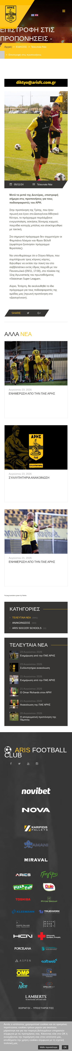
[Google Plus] (38, 313)
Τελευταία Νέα (38, 46)
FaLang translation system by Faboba (15, 595)
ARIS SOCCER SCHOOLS (29, 628)
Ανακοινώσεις (24, 622)
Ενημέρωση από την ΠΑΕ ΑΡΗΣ (32, 393)
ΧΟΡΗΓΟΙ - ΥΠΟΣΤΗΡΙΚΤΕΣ (36, 1008)
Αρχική (8, 46)
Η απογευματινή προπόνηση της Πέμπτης (38, 718)
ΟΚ (65, 1047)
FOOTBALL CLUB (35, 752)
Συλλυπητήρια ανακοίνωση (29, 477)
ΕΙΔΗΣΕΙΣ (21, 46)
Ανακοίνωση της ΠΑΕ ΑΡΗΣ (35, 704)
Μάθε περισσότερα (48, 1047)
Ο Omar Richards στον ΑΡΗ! (36, 692)
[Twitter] (28, 313)
